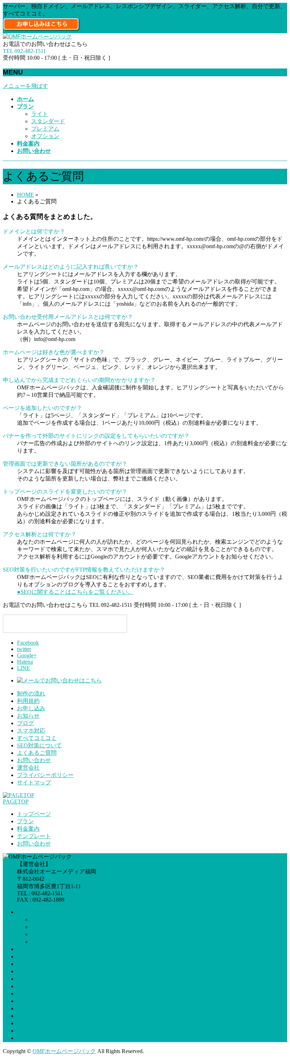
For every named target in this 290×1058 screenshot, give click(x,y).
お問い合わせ (34, 760)
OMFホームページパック (64, 1051)
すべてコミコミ (37, 738)
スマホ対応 (31, 731)
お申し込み (31, 708)
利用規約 (28, 701)
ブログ (25, 723)
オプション (45, 136)
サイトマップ (34, 782)
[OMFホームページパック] (37, 37)
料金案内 (28, 829)
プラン (25, 821)
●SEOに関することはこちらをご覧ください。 (75, 592)
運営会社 (28, 768)
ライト (39, 114)
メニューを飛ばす (25, 86)
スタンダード (48, 121)
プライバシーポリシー (45, 775)
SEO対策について (39, 745)
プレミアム (45, 129)
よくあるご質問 (37, 753)
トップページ (34, 814)
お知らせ (28, 716)
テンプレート (34, 836)
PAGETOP (16, 802)
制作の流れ (31, 694)
